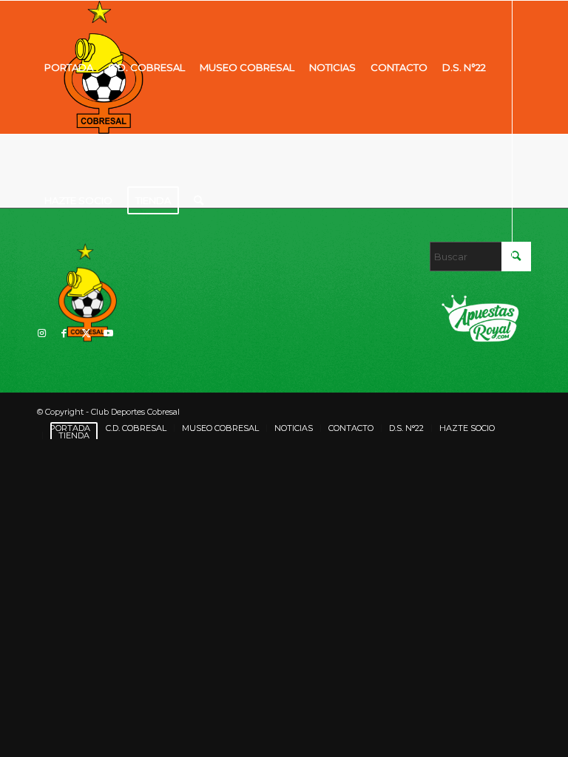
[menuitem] (69, 67)
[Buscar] (198, 200)
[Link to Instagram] (41, 333)
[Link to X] (86, 333)
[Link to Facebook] (64, 333)
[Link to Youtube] (108, 333)
